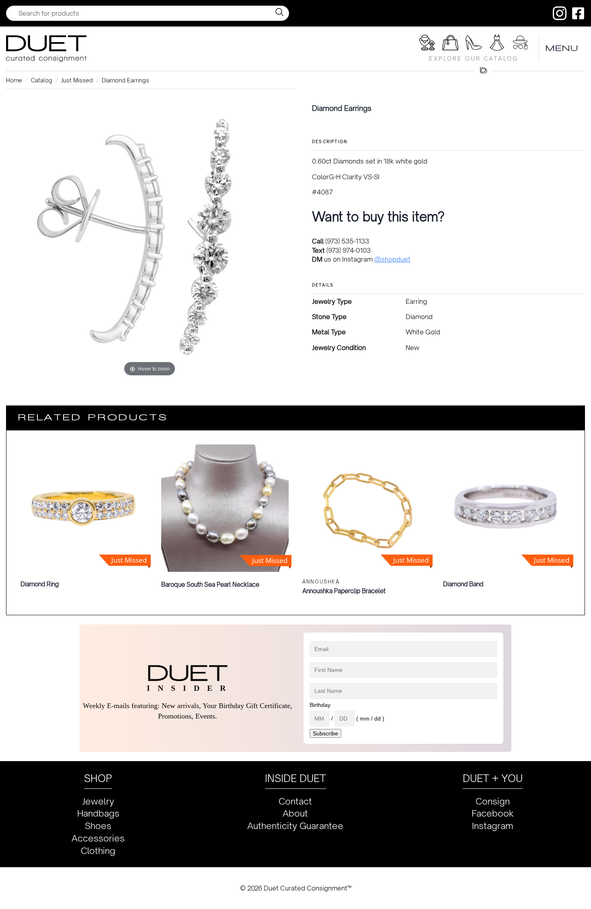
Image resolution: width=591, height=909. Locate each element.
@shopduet (392, 259)
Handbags (98, 813)
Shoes (98, 825)
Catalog (41, 80)
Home (14, 80)
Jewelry (98, 801)
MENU (562, 48)
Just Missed (77, 80)
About (295, 813)
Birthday (320, 705)
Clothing (98, 850)
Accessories (98, 838)
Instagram (492, 825)
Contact (295, 801)
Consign (493, 801)
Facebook (493, 813)
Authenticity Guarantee (295, 825)
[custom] (559, 13)
